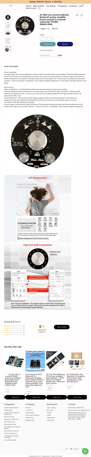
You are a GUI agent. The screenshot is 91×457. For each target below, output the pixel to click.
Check (60, 55)
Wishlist (49, 413)
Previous (6, 373)
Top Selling (50, 6)
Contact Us (29, 410)
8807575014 (72, 408)
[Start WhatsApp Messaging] (85, 451)
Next (85, 373)
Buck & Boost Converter (11, 431)
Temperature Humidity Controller (11, 436)
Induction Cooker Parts (11, 419)
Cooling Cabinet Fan (10, 433)
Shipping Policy (30, 420)
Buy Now (65, 44)
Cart (81, 6)
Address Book (51, 418)
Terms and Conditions (32, 415)
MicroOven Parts (9, 417)
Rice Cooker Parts (9, 422)
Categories (62, 6)
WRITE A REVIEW (61, 327)
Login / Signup (51, 408)
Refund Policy (30, 418)
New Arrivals (38, 6)
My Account (31, 8)
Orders (49, 415)
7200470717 (80, 408)
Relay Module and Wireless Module (12, 427)
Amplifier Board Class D (11, 408)
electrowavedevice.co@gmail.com (79, 410)
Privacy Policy (30, 413)
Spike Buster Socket (10, 424)
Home (28, 6)
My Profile (50, 410)
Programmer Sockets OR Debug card (11, 413)
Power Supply (8, 410)
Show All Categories (10, 440)
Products (73, 6)
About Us (28, 408)
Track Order (50, 420)
